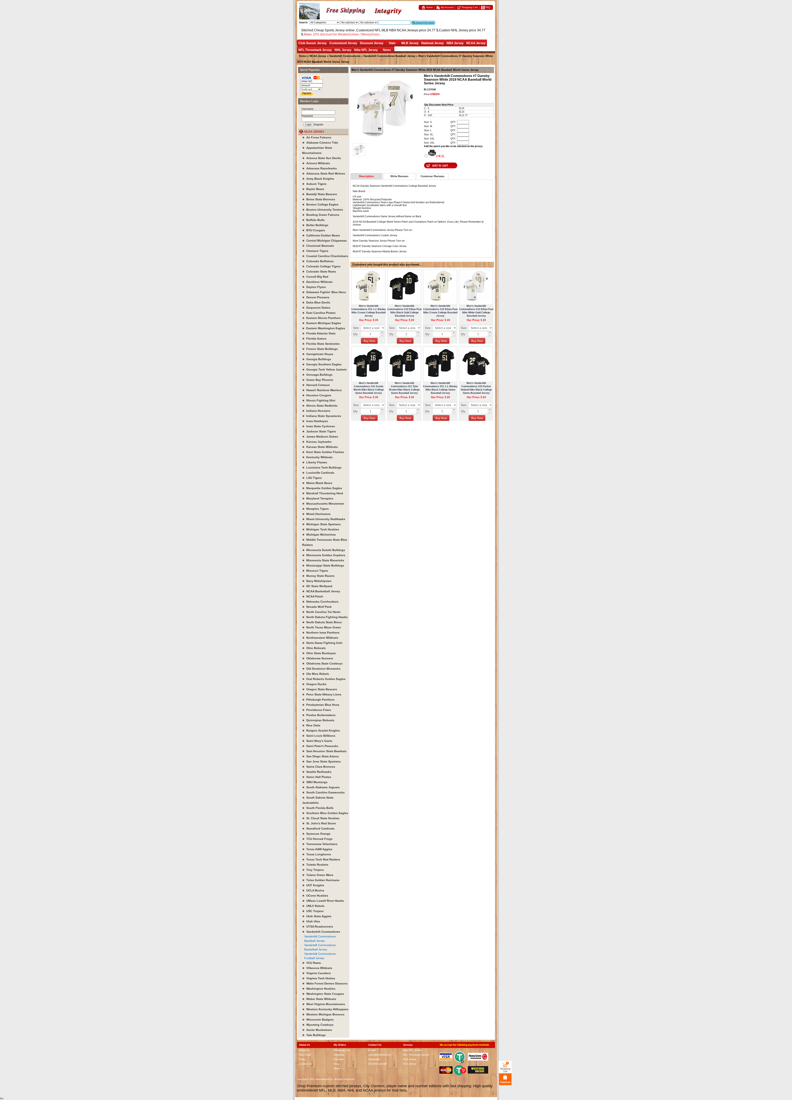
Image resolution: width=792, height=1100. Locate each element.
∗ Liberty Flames (314, 462)
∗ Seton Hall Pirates (316, 777)
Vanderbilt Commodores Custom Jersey (375, 235)
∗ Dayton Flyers (314, 287)
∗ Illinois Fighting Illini (318, 400)
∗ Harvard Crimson (316, 385)
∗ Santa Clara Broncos (318, 766)
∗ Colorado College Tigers (321, 266)
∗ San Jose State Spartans (321, 761)
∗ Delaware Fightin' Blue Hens (324, 292)
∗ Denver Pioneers (315, 297)
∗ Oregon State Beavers (319, 689)
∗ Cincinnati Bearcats (318, 245)
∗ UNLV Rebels (313, 906)
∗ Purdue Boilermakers (319, 715)
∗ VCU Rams (311, 962)
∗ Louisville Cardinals (318, 472)
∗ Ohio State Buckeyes (319, 653)
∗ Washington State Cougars (323, 993)
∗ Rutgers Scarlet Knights (321, 730)
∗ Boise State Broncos (318, 199)
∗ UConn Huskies (315, 895)
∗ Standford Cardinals (318, 828)
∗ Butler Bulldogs (315, 225)
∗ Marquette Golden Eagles (322, 488)
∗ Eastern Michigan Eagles (321, 323)
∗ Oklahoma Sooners (317, 658)
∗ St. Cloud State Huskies (320, 818)
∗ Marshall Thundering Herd (322, 493)
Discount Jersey (371, 43)
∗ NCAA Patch (312, 596)
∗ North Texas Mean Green (321, 627)
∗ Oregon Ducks (314, 684)
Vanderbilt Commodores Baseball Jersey (389, 56)
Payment (339, 1059)
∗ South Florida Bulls (318, 808)
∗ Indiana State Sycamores (321, 416)
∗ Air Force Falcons (316, 137)
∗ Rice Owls (311, 725)
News (387, 50)
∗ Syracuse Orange (316, 833)
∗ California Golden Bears (321, 235)
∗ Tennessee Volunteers (319, 844)
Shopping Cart (469, 7)
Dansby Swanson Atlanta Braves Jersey (384, 251)
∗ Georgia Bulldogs (316, 359)
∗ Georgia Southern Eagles (322, 364)
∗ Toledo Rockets (315, 864)
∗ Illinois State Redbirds (319, 405)
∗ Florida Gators (314, 338)
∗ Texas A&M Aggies (317, 849)
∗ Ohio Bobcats (314, 648)
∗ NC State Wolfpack (317, 586)
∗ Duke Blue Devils (316, 302)
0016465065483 (377, 1063)
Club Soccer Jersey (312, 43)
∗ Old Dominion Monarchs (321, 668)
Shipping (339, 1054)
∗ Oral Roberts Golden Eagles (323, 679)
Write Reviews (399, 176)
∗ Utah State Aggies (316, 916)
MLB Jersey (409, 43)
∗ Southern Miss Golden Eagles (325, 813)
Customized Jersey (343, 43)
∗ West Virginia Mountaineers (323, 1004)
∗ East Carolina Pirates (319, 312)
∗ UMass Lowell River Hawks (323, 900)
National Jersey (432, 43)
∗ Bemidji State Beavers (319, 194)
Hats (392, 43)
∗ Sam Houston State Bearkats (324, 751)
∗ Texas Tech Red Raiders (321, 859)
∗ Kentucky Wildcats (317, 457)
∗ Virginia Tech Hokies (318, 978)
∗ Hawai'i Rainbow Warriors (322, 390)
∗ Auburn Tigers (314, 183)
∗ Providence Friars (316, 710)
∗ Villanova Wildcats (317, 968)
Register (318, 124)
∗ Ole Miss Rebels (315, 673)
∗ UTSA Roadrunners (317, 926)
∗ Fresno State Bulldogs (320, 349)
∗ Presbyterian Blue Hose (320, 704)
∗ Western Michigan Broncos (323, 1014)
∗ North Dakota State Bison (322, 622)
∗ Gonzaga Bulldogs (317, 374)
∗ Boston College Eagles (320, 204)
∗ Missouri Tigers (315, 570)
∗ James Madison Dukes (320, 436)
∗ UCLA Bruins (313, 890)
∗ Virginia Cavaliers (316, 973)
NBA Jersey (455, 43)
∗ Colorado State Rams (319, 271)
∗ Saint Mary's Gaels (317, 740)
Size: (356, 327)
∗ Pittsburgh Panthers (318, 699)
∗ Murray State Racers (318, 575)
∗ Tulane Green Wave (317, 875)
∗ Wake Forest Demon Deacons (325, 983)
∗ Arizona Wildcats (316, 163)
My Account (447, 7)
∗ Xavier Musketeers (317, 1030)
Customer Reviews (432, 176)
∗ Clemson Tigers (315, 251)
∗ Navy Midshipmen (316, 581)
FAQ (487, 7)
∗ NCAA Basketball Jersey (321, 591)
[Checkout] (505, 1079)
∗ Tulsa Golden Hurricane (320, 880)
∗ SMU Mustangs (315, 782)
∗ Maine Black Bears (317, 483)
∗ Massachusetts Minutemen (323, 503)
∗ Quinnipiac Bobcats (318, 720)
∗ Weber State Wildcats (319, 999)
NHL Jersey (343, 50)
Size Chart (305, 1054)
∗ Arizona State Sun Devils (321, 158)
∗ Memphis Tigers (315, 508)
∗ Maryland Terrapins (317, 498)
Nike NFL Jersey (366, 50)
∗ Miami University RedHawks (323, 519)
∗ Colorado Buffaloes (318, 261)
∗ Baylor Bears (313, 189)
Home (429, 7)
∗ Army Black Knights (318, 178)
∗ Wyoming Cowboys (318, 1024)
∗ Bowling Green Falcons (320, 214)
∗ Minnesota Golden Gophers (323, 555)
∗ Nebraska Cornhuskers (320, 601)
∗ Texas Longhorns (316, 854)
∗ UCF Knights (313, 885)
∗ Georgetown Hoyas (317, 354)
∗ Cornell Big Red (315, 276)
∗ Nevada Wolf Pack (317, 606)
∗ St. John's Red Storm (319, 823)
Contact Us (305, 1063)
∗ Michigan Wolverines (319, 534)
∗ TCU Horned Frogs (317, 838)
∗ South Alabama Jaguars (321, 787)
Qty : (356, 334)
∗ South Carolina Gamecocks (323, 792)
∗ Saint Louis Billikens (318, 735)
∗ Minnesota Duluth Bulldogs (323, 550)
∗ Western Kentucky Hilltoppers (325, 1009)
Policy (302, 1059)
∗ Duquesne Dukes (316, 307)
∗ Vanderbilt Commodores (321, 931)
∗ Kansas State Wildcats (320, 446)
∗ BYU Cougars (313, 230)
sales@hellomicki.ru (379, 1054)
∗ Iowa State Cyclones (318, 426)
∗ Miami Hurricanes (316, 514)
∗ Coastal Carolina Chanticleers (325, 256)
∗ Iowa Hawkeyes (315, 421)
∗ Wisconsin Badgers (318, 1019)
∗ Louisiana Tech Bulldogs (322, 467)
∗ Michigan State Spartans (321, 524)
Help (336, 1063)
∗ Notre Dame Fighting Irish (322, 642)
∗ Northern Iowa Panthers (320, 632)
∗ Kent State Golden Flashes (323, 452)
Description (366, 176)
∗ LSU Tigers (312, 477)
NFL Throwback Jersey (315, 50)
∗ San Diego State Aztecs (320, 756)
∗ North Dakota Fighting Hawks (325, 617)
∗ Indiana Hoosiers (316, 410)
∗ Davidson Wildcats (317, 281)
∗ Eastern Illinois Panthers (321, 318)
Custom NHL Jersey (453, 30)
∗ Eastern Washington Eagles (323, 328)
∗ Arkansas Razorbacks (319, 168)
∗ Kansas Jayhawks (317, 441)
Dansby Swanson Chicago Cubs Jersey (384, 246)
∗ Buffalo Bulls (313, 220)
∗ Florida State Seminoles (321, 343)
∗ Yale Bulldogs (314, 1035)
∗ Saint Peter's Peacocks (320, 746)
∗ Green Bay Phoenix (317, 379)
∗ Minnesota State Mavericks (323, 560)
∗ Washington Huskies (318, 988)
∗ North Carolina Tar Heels (321, 612)
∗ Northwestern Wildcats (320, 637)
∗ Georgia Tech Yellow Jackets (324, 369)
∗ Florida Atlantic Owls (319, 333)
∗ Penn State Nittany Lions (321, 694)
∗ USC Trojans (313, 911)
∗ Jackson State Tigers (319, 431)
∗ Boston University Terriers (322, 209)
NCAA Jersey (476, 43)
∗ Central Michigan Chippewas (324, 240)
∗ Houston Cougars (316, 395)
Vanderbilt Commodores (344, 56)
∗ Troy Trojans (313, 869)
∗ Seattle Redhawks (316, 771)
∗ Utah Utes (311, 921)
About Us (304, 1050)
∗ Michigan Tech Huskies (320, 529)
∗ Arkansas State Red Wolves (323, 173)
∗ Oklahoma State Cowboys (322, 663)
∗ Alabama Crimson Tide (320, 142)
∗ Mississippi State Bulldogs (323, 565)
